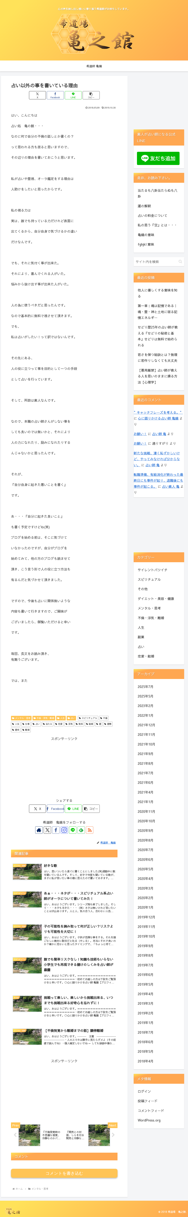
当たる (49, 723)
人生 (62, 718)
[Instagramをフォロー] (64, 830)
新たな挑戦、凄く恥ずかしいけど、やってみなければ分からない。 (157, 459)
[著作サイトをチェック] (39, 830)
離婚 (27, 729)
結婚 (91, 723)
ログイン (144, 1091)
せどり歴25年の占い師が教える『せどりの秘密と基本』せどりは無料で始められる (158, 336)
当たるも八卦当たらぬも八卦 (157, 193)
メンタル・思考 (22, 718)
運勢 (109, 723)
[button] (91, 95)
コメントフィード (151, 1110)
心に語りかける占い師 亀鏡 (158, 418)
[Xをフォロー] (47, 830)
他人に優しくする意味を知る (157, 293)
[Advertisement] (64, 767)
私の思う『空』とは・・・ (157, 225)
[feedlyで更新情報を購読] (81, 830)
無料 (81, 723)
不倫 (105, 718)
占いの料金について (152, 215)
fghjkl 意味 (146, 244)
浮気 (70, 723)
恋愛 (60, 723)
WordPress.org (149, 1120)
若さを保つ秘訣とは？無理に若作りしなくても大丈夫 (157, 357)
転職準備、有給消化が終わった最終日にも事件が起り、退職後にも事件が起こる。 (158, 480)
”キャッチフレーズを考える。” (158, 412)
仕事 (27, 723)
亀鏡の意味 (146, 234)
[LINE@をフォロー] (72, 830)
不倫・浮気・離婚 (45, 718)
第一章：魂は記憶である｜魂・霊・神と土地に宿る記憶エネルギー (157, 311)
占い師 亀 (159, 434)
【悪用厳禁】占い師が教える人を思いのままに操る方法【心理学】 (157, 376)
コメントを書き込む (64, 1173)
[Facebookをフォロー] (55, 830)
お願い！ (140, 434)
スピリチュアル (89, 718)
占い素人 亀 (170, 486)
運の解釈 (144, 206)
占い (72, 718)
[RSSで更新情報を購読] (89, 830)
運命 (17, 729)
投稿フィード (148, 1101)
